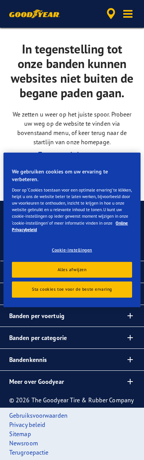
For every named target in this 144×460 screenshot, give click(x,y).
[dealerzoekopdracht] (111, 14)
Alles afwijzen (72, 269)
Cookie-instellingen (72, 249)
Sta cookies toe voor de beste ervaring (72, 289)
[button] (128, 14)
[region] (71, 230)
